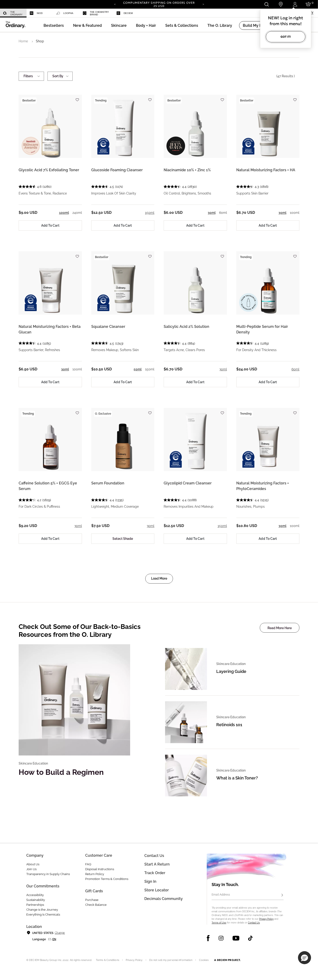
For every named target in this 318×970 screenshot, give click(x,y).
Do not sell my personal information (171, 960)
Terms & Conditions (107, 960)
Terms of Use (219, 922)
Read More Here (279, 628)
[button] (87, 25)
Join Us (31, 869)
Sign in (150, 881)
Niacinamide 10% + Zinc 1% (187, 170)
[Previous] (114, 4)
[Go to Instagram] (221, 938)
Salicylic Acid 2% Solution (186, 326)
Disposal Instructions (99, 869)
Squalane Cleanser (108, 326)
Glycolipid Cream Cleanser (188, 483)
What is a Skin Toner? (237, 777)
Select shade (122, 538)
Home (23, 41)
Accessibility (35, 895)
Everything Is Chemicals (43, 914)
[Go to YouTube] (235, 938)
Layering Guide (231, 671)
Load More (159, 578)
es (49, 939)
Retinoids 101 (229, 724)
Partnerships (35, 904)
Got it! (286, 36)
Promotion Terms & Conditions (106, 879)
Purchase (91, 900)
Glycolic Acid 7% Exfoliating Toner (49, 170)
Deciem (128, 13)
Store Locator (156, 890)
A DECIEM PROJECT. (227, 960)
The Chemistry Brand (99, 13)
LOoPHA (68, 13)
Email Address (221, 894)
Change (60, 932)
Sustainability (35, 900)
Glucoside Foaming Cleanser (117, 170)
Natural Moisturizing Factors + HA (265, 170)
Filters (28, 76)
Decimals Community (163, 898)
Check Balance (96, 904)
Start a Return (157, 864)
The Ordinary (16, 13)
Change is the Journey (42, 909)
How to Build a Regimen (61, 772)
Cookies (204, 960)
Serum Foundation (107, 483)
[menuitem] (13, 13)
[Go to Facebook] (208, 938)
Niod (40, 13)
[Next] (203, 4)
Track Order (154, 873)
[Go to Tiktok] (250, 938)
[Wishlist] (77, 98)
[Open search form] (266, 4)
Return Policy (94, 874)
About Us (32, 864)
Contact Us (254, 922)
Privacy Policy (266, 919)
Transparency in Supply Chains (48, 874)
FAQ (88, 864)
